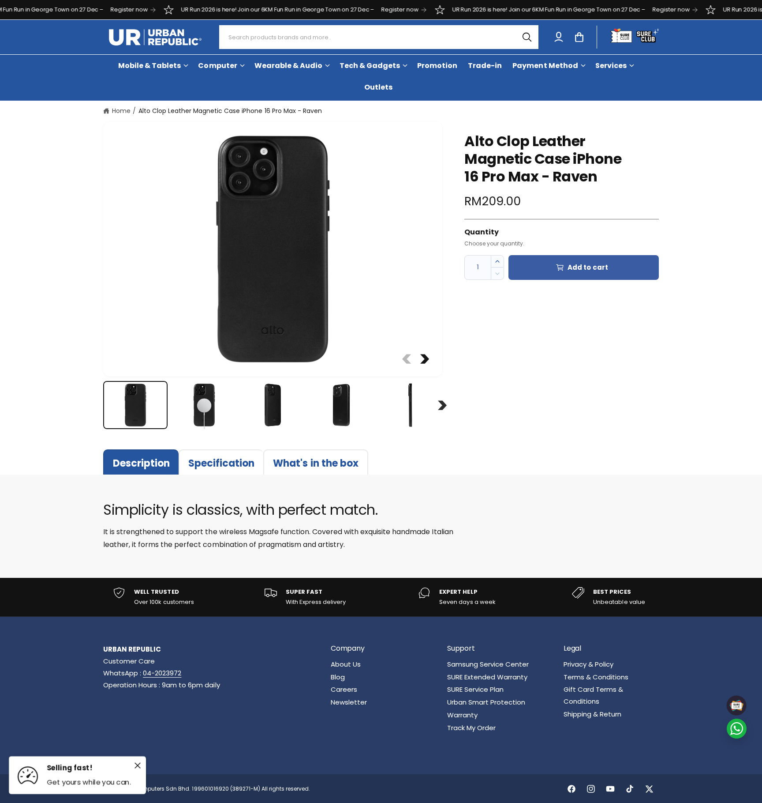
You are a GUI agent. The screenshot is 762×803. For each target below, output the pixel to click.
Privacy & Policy (588, 664)
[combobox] (379, 37)
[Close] (137, 765)
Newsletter (349, 702)
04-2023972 (162, 673)
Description (141, 463)
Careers (344, 689)
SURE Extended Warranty (487, 677)
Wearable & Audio (288, 65)
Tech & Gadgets (370, 65)
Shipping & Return (592, 714)
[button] (579, 37)
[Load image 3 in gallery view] (273, 405)
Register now (107, 9)
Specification (221, 463)
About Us (346, 664)
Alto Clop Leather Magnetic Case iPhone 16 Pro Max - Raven (230, 110)
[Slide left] (407, 359)
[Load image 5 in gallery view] (410, 405)
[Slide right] (425, 359)
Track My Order (471, 727)
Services (611, 65)
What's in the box (315, 463)
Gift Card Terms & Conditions (593, 695)
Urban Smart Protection (486, 702)
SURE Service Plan (475, 689)
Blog (338, 677)
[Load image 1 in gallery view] (135, 405)
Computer (217, 65)
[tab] (141, 462)
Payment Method (545, 65)
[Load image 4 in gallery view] (341, 405)
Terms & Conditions (596, 677)
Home (121, 110)
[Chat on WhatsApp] (737, 729)
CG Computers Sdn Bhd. (158, 788)
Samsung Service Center (488, 664)
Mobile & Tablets (149, 65)
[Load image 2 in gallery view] (204, 405)
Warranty (462, 715)
